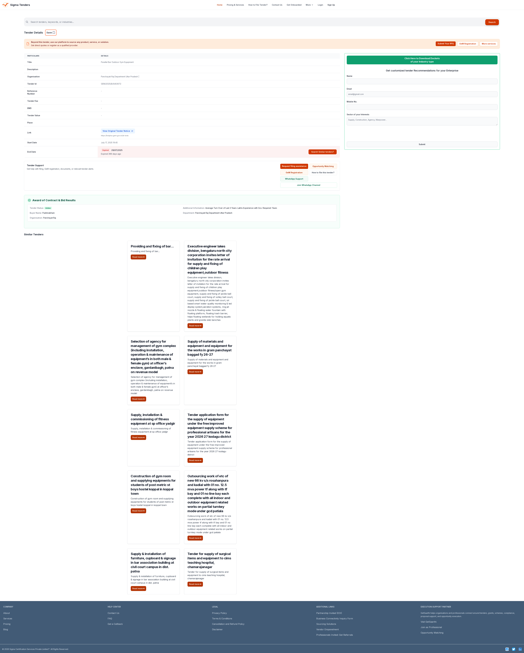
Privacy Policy (219, 613)
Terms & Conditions (222, 618)
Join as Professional (431, 627)
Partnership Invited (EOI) (329, 613)
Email (349, 89)
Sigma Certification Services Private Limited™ (30, 649)
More (308, 5)
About (6, 613)
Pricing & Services (235, 5)
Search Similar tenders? (322, 152)
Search (492, 22)
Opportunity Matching (323, 166)
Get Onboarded (294, 5)
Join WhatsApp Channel (308, 185)
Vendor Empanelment (327, 629)
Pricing (6, 624)
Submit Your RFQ (446, 43)
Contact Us (277, 5)
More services (489, 44)
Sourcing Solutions (326, 624)
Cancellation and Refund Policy (228, 624)
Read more (137, 257)
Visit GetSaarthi (428, 621)
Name (349, 76)
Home (219, 5)
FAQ (110, 618)
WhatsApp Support (294, 179)
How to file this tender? (323, 172)
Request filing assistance (294, 166)
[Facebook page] (507, 649)
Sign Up (331, 5)
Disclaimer (217, 629)
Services (7, 618)
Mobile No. (352, 101)
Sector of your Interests (358, 114)
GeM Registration (467, 44)
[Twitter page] (513, 649)
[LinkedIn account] (520, 649)
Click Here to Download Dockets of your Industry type (422, 60)
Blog (5, 629)
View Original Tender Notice (116, 131)
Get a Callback (115, 624)
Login (320, 5)
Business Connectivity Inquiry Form (334, 618)
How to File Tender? (257, 5)
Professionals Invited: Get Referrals (334, 635)
